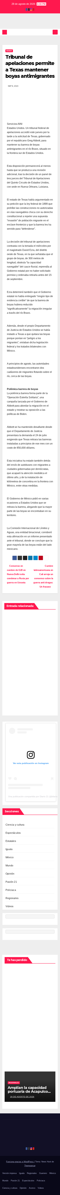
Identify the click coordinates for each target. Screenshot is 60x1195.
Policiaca (11, 890)
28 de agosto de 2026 (22, 1097)
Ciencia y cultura (15, 824)
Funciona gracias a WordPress (20, 1162)
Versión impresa (9, 1173)
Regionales (12, 898)
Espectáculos (13, 833)
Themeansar (29, 1166)
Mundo (9, 51)
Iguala (9, 849)
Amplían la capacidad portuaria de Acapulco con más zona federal (28, 1091)
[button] (50, 32)
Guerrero (43, 1173)
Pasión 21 (11, 882)
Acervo (32, 1188)
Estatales (11, 841)
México (10, 857)
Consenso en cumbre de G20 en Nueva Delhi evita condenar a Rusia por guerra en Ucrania (18, 574)
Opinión (10, 873)
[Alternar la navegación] (55, 32)
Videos (9, 906)
